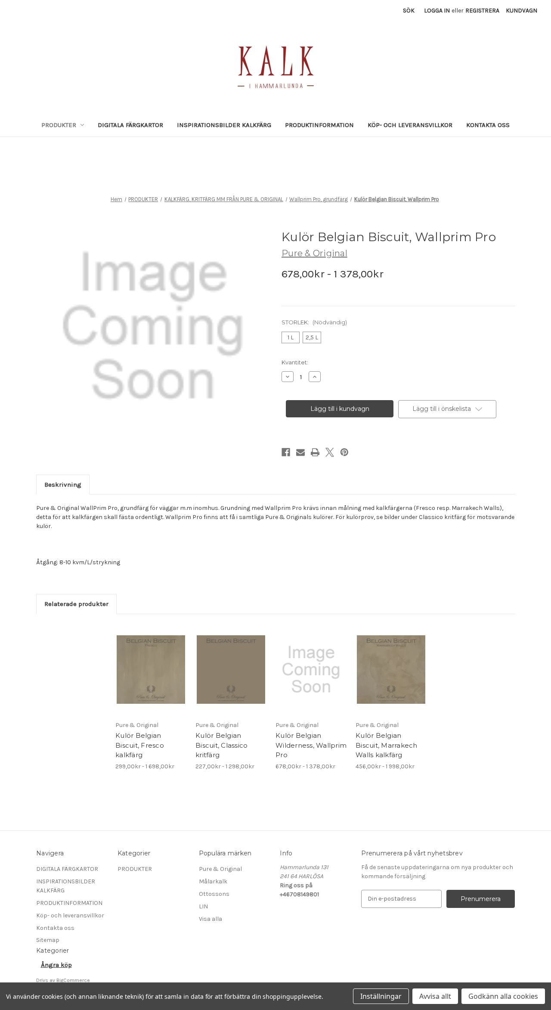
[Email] (300, 452)
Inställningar (381, 996)
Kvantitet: (295, 362)
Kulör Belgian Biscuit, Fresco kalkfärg (139, 745)
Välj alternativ (151, 677)
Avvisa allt (435, 996)
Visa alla (210, 919)
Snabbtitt (146, 662)
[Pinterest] (344, 452)
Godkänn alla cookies (503, 996)
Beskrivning (62, 484)
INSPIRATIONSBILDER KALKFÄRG (224, 125)
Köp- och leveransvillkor (410, 125)
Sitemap (47, 940)
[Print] (315, 452)
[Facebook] (286, 452)
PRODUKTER (58, 125)
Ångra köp (56, 965)
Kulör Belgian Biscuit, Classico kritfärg (221, 745)
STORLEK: (314, 322)
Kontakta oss (488, 125)
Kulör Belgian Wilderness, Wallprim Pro (311, 745)
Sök (409, 10)
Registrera (482, 10)
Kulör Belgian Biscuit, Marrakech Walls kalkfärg (387, 745)
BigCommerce (73, 980)
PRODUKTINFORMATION (319, 125)
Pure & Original (220, 869)
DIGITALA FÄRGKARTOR (130, 125)
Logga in (437, 10)
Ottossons (214, 894)
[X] (329, 452)
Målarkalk (213, 881)
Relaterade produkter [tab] (76, 604)
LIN (203, 906)
